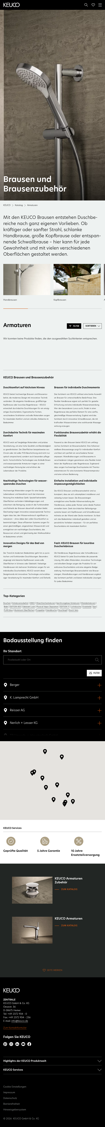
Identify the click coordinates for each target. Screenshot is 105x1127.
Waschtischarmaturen (45, 603)
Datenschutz (10, 1098)
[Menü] (100, 4)
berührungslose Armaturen (68, 603)
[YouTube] (23, 1044)
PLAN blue (8, 610)
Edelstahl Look (29, 607)
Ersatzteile (87, 607)
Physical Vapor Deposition (47, 607)
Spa (94, 607)
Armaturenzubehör (20, 603)
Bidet (6, 607)
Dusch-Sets (73, 610)
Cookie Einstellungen (14, 1087)
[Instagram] (11, 1044)
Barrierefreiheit (11, 1104)
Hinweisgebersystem (14, 1109)
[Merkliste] (93, 5)
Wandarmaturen (88, 603)
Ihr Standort (12, 651)
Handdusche (51, 610)
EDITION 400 (15, 607)
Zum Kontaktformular (15, 1028)
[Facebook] (29, 1044)
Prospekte (40, 610)
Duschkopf (62, 610)
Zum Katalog (69, 889)
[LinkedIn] (17, 1044)
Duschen (7, 603)
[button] (32, 773)
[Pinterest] (5, 1044)
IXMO (32, 603)
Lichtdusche (76, 607)
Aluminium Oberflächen (24, 610)
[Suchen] (86, 5)
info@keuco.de (19, 1021)
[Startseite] (11, 5)
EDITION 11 (64, 607)
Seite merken (54, 970)
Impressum (9, 1092)
